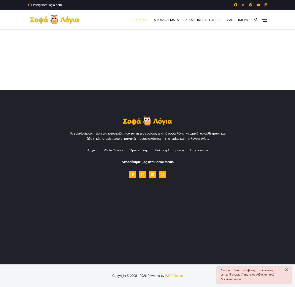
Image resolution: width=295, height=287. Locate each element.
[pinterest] (152, 174)
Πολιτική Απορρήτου (169, 150)
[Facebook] (235, 5)
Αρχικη (141, 19)
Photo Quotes (113, 150)
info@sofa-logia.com (47, 5)
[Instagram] (266, 5)
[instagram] (142, 174)
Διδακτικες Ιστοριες (202, 19)
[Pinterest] (250, 5)
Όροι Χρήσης (139, 150)
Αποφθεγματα (166, 19)
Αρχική (92, 150)
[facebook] (132, 174)
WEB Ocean (174, 275)
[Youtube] (258, 5)
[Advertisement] (147, 59)
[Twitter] (243, 5)
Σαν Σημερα (237, 19)
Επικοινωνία (199, 150)
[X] (162, 174)
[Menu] (264, 19)
